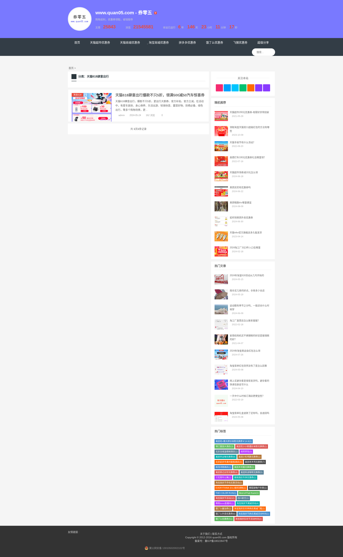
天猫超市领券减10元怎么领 (244, 172)
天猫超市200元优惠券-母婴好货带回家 (249, 112)
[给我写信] (250, 87)
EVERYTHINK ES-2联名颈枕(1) (231, 488)
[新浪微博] (219, 87)
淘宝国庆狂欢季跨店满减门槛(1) (249, 508)
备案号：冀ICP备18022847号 (211, 541)
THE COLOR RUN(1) (226, 493)
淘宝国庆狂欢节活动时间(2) (248, 519)
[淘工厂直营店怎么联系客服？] (221, 328)
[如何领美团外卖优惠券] (221, 225)
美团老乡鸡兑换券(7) (255, 462)
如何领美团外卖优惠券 (241, 217)
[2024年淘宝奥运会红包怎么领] (221, 358)
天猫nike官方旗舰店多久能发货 (246, 232)
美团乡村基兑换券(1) (244, 467)
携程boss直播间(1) (225, 503)
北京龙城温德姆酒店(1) (227, 451)
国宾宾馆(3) (246, 451)
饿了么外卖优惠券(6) (225, 514)
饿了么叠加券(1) (223, 508)
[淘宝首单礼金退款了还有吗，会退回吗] (221, 421)
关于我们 (205, 533)
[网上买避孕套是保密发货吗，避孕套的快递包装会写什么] (221, 388)
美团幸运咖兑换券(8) (225, 457)
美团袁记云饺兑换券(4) (227, 472)
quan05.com (219, 537)
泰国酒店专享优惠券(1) (245, 477)
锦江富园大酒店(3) (224, 446)
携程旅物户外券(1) (258, 488)
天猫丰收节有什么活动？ (242, 142)
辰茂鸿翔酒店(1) (223, 467)
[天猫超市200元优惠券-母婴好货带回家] (221, 120)
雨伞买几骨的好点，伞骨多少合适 (247, 290)
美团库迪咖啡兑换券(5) (252, 472)
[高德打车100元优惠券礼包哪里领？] (221, 165)
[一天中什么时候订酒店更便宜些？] (221, 406)
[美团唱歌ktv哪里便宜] (221, 210)
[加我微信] (243, 87)
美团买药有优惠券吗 (240, 187)
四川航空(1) (243, 498)
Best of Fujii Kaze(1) (249, 493)
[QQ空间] (266, 87)
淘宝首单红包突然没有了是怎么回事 (248, 365)
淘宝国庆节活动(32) (225, 498)
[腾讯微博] (227, 87)
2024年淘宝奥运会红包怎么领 (245, 350)
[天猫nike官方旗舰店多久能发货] (221, 240)
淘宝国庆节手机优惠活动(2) (229, 482)
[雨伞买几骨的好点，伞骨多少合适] (221, 298)
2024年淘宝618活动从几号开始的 (247, 275)
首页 (71, 68)
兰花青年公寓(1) (223, 477)
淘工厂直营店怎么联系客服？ (245, 320)
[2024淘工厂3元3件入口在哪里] (221, 255)
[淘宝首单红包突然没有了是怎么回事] (221, 373)
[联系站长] (235, 87)
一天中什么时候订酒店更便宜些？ (247, 396)
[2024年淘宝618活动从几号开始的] (221, 283)
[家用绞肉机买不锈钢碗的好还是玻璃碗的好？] (221, 343)
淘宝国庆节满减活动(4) (248, 503)
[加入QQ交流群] (258, 87)
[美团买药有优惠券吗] (221, 195)
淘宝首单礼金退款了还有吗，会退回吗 (249, 413)
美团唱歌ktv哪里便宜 (241, 202)
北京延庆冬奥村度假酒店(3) (229, 462)
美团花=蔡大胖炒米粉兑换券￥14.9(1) (234, 441)
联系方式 (217, 533)
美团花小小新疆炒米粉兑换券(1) (251, 446)
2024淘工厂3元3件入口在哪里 (245, 247)
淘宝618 (77, 95)
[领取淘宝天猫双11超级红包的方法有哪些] (221, 135)
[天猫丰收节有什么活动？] (221, 150)
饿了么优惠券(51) (224, 519)
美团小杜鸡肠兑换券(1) (249, 457)
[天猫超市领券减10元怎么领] (221, 180)
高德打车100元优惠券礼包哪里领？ (248, 157)
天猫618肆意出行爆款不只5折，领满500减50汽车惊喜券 (160, 95)
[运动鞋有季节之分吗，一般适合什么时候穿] (221, 313)
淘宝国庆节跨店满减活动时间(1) (253, 514)
